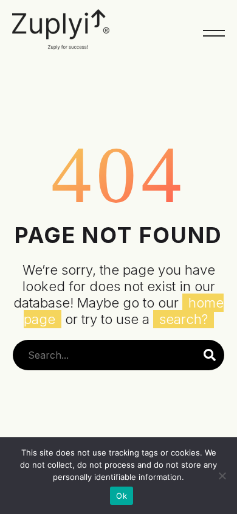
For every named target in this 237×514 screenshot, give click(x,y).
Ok (121, 496)
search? (183, 319)
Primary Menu (214, 33)
